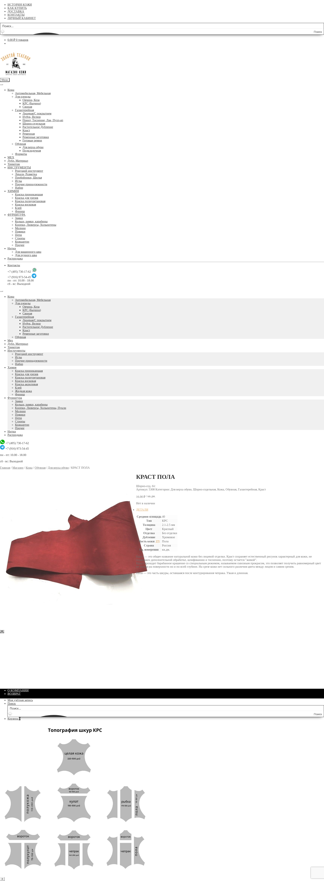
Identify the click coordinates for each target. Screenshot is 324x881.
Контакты (14, 265)
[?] (157, 541)
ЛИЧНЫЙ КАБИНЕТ (22, 18)
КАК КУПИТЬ (17, 8)
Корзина (14, 718)
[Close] (1, 291)
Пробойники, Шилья (28, 177)
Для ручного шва (26, 255)
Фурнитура (15, 397)
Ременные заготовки (35, 137)
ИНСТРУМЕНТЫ (19, 167)
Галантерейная (24, 110)
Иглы (18, 181)
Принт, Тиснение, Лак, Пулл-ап (42, 120)
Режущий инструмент (29, 170)
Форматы (21, 154)
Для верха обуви (33, 147)
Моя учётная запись (20, 700)
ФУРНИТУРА (17, 214)
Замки (19, 218)
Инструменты (16, 350)
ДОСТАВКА (16, 11)
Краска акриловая (26, 384)
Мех (10, 340)
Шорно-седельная (33, 123)
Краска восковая (25, 204)
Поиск (12, 703)
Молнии (20, 228)
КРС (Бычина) (31, 103)
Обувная (20, 143)
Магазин (17, 467)
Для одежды (23, 96)
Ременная (28, 133)
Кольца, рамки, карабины (31, 221)
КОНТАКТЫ (16, 14)
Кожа (11, 89)
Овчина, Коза (31, 100)
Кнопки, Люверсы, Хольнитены (35, 224)
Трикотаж (14, 164)
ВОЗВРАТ (14, 693)
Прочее (19, 245)
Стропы (20, 238)
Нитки (12, 248)
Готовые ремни (32, 140)
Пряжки (20, 231)
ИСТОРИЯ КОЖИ (20, 4)
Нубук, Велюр (31, 116)
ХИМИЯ (13, 191)
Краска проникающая (29, 194)
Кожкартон (22, 241)
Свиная (27, 106)
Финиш (20, 211)
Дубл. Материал (18, 160)
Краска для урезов (26, 197)
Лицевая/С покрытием (36, 113)
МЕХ (11, 157)
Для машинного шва (28, 251)
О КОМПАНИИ (18, 690)
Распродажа (15, 258)
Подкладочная (31, 150)
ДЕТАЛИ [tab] (142, 509)
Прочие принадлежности (31, 184)
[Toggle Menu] (1, 84)
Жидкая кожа (23, 391)
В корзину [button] (14, 684)
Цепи (18, 235)
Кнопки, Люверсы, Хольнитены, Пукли (40, 407)
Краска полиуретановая (30, 201)
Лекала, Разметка (26, 174)
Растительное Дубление (37, 127)
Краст (26, 130)
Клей (18, 208)
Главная (5, 467)
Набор (19, 187)
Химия (12, 367)
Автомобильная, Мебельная (33, 93)
